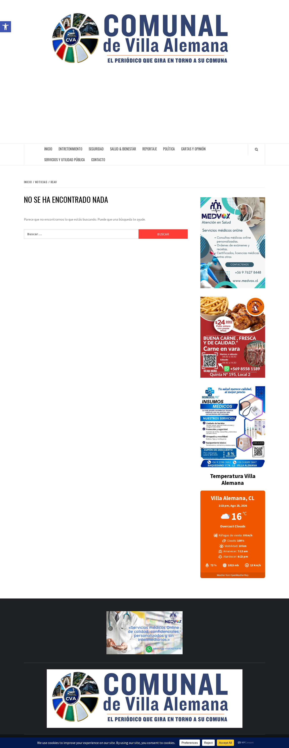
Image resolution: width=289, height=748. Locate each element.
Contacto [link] (98, 159)
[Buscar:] (81, 234)
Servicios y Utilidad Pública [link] (64, 159)
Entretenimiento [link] (70, 148)
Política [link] (169, 148)
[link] (5, 26)
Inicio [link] (48, 148)
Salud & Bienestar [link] (123, 148)
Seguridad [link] (96, 148)
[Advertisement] (144, 111)
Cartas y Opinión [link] (193, 148)
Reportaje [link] (149, 148)
